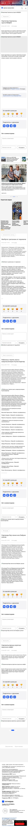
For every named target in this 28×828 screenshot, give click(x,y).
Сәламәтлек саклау (8, 235)
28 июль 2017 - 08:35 (5, 242)
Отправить (21, 147)
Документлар (9, 746)
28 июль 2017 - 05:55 (5, 540)
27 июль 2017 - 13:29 (5, 650)
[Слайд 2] (12, 196)
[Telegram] (11, 125)
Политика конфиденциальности (9, 825)
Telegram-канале (15, 89)
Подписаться (19, 824)
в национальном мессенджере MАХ (12, 95)
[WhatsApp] (14, 125)
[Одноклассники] (7, 125)
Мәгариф (5, 530)
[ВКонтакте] (4, 125)
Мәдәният (6, 16)
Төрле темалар (19, 746)
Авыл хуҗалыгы (7, 355)
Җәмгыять (6, 640)
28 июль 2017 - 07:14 (5, 364)
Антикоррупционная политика (9, 817)
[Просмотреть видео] (17, 211)
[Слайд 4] (15, 196)
